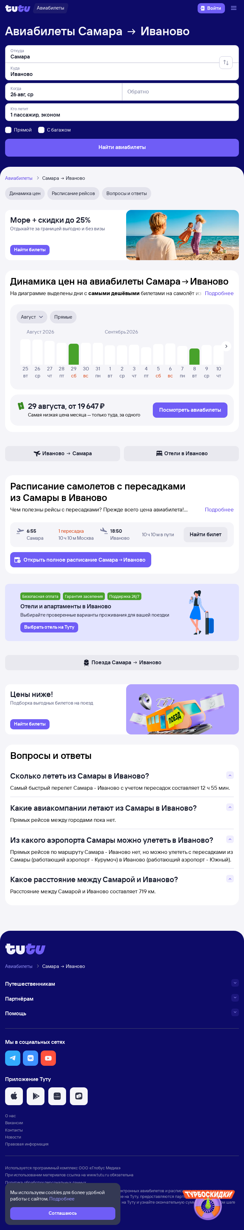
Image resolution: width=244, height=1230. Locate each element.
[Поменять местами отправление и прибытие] (226, 62)
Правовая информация (27, 1143)
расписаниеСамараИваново (106, 559)
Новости (13, 1136)
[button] (12, 1058)
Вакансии (14, 1122)
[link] (30, 250)
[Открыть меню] (234, 8)
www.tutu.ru (98, 1174)
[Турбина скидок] (209, 1206)
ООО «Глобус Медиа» (100, 1167)
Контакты (14, 1129)
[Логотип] (17, 8)
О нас (10, 1115)
